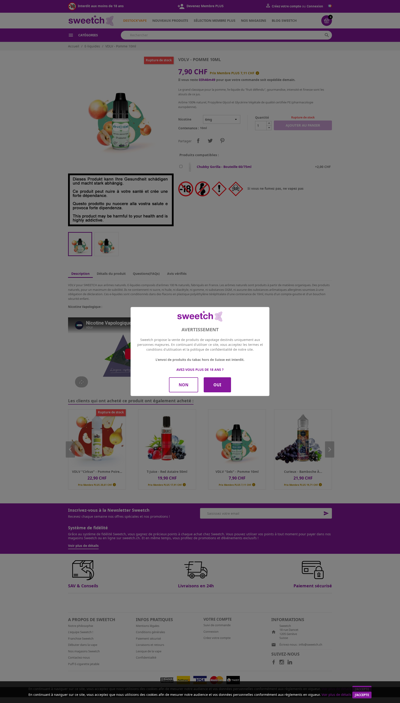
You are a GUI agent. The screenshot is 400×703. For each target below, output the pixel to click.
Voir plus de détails (336, 694)
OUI (217, 384)
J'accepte (362, 695)
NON (183, 384)
